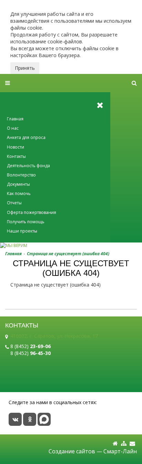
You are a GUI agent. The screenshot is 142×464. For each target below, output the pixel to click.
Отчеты (14, 203)
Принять (25, 68)
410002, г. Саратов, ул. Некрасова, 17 (54, 336)
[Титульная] (115, 443)
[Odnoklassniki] (29, 419)
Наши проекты (22, 231)
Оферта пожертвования (31, 212)
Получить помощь (25, 222)
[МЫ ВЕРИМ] (71, 245)
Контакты (16, 156)
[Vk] (15, 419)
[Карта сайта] (123, 443)
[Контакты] (132, 443)
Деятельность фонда (28, 166)
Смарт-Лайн (120, 451)
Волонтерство (21, 175)
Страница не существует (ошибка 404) (68, 254)
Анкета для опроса (26, 137)
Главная (15, 119)
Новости (15, 147)
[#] (134, 83)
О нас (13, 128)
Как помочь (19, 193)
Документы (18, 184)
